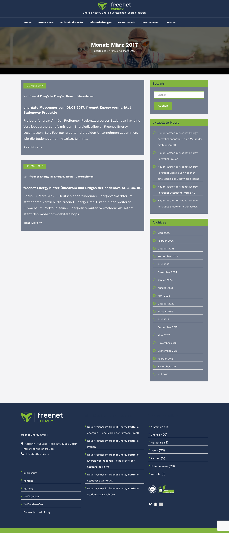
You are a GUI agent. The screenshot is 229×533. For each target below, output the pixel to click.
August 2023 (165, 287)
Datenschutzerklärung (36, 512)
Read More (31, 147)
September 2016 (168, 350)
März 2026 (164, 232)
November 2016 (167, 342)
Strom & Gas (46, 22)
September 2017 (167, 327)
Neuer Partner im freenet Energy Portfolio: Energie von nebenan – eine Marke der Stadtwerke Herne (178, 172)
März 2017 (164, 335)
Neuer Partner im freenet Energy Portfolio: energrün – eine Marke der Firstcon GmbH (180, 139)
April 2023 (164, 295)
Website (156, 474)
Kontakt (28, 480)
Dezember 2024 (167, 272)
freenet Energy (39, 96)
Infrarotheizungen (100, 22)
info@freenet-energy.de (38, 448)
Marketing (157, 442)
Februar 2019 (165, 311)
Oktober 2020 (166, 303)
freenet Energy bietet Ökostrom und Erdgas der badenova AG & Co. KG (82, 188)
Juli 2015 (163, 374)
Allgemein (157, 426)
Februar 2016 (165, 358)
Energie (59, 96)
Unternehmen (149, 22)
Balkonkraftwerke (71, 22)
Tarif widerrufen (33, 504)
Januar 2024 (165, 280)
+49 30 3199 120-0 (37, 453)
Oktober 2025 (166, 248)
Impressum (30, 472)
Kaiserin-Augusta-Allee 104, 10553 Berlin (51, 443)
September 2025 (168, 256)
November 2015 (167, 366)
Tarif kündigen (31, 496)
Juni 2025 (163, 264)
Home (28, 22)
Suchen (163, 105)
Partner (172, 22)
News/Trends (126, 22)
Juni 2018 (163, 319)
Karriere (28, 488)
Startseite (100, 50)
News (69, 96)
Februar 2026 (166, 240)
